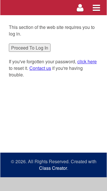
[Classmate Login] (80, 7)
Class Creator (53, 168)
